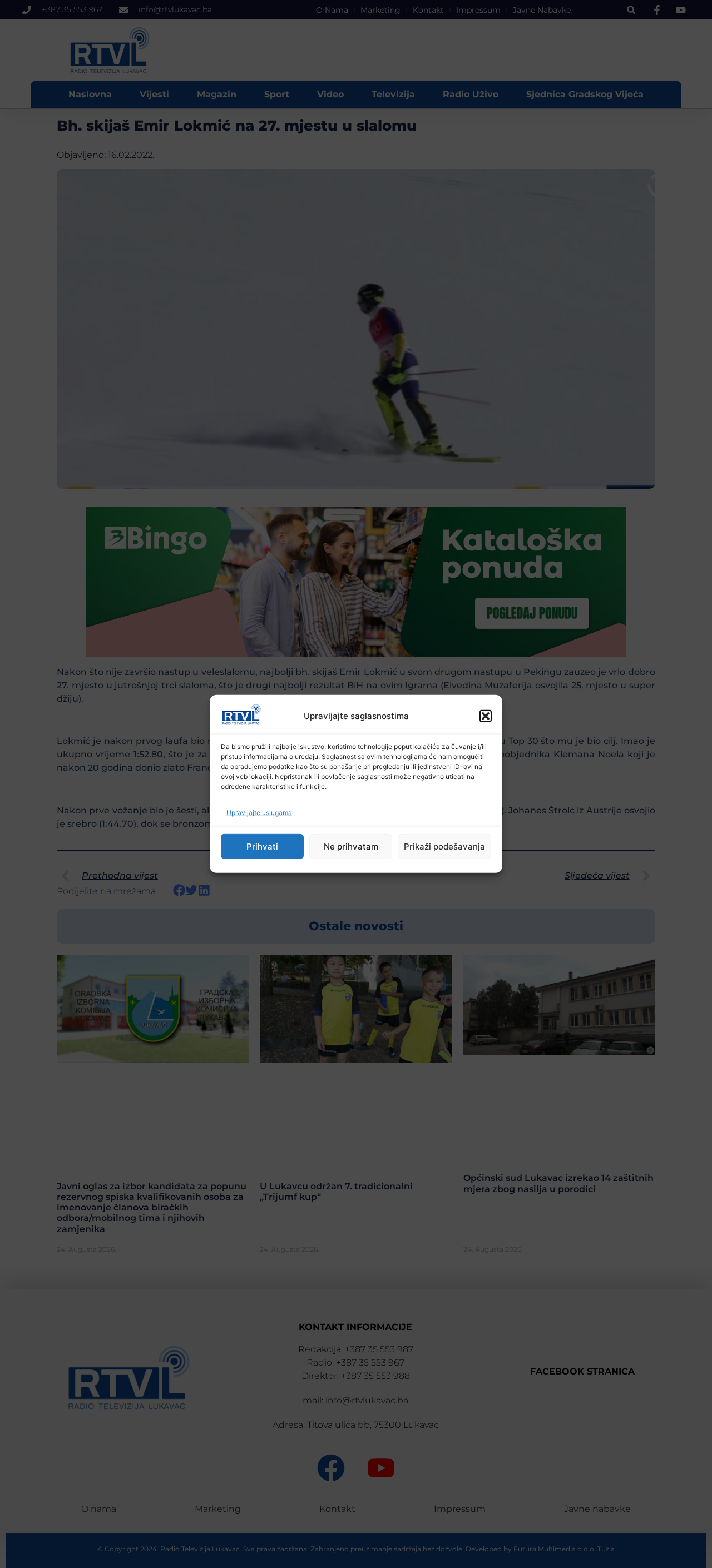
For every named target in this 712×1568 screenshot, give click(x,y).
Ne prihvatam (351, 846)
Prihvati (262, 846)
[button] (485, 716)
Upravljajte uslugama (259, 812)
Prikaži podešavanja (444, 846)
